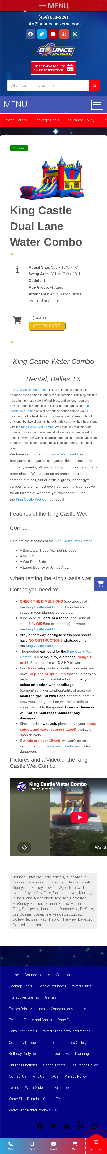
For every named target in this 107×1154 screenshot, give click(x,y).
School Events (54, 1065)
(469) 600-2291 (53, 17)
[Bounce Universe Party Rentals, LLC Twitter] (53, 1126)
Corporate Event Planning (69, 1054)
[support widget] (96, 1142)
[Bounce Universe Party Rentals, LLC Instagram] (94, 1126)
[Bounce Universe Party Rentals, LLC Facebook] (40, 1126)
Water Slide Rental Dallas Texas (49, 1088)
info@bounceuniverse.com (53, 23)
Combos (63, 975)
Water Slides (82, 986)
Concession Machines (68, 1009)
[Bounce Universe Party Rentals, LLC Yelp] (80, 1126)
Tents (13, 1020)
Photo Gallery (16, 120)
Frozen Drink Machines (27, 1009)
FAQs (54, 1076)
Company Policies (23, 1043)
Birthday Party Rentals (26, 1054)
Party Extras (67, 1020)
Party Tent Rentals (23, 1031)
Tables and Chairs (38, 1020)
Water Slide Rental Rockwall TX (33, 1110)
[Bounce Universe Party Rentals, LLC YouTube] (67, 1126)
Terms (14, 1088)
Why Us (38, 1076)
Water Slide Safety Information (67, 1031)
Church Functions (23, 1065)
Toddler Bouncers (52, 986)
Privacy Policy (76, 1076)
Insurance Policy (80, 120)
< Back (18, 148)
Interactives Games (24, 997)
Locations (51, 1043)
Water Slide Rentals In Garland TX (35, 1099)
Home (14, 975)
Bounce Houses (37, 975)
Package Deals (46, 120)
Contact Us (17, 1076)
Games (50, 997)
